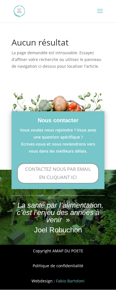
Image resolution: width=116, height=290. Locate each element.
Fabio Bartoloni (70, 281)
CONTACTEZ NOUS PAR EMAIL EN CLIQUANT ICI (58, 173)
